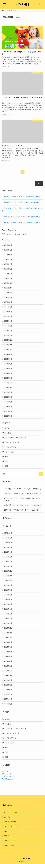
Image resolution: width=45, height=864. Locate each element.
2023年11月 (8, 387)
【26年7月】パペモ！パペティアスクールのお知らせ (21, 217)
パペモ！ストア (10, 841)
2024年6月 (8, 359)
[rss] (26, 858)
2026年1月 (8, 278)
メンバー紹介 (9, 452)
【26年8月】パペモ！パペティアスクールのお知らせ (21, 202)
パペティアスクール (12, 442)
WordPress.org (7, 779)
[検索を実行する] (41, 474)
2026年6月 (8, 255)
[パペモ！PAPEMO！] (22, 4)
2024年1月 (8, 378)
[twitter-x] (16, 858)
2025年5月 (8, 316)
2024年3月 (8, 373)
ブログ (6, 836)
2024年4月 (8, 368)
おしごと (8, 433)
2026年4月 (8, 264)
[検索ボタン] (40, 4)
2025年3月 (8, 326)
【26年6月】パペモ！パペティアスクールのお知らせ (21, 222)
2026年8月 (8, 245)
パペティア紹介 (10, 447)
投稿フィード (7, 774)
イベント (8, 428)
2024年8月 (8, 354)
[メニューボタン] (4, 4)
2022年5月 (8, 406)
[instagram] (19, 858)
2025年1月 (8, 335)
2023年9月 (8, 392)
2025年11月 (8, 288)
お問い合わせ (9, 845)
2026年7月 (8, 250)
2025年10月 (8, 293)
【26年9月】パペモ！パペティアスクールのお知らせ (21, 196)
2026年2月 (8, 274)
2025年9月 (8, 297)
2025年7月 (8, 307)
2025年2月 (8, 330)
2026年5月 (8, 259)
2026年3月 (8, 269)
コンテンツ (8, 831)
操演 (6, 456)
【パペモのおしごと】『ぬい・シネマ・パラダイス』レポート (22, 499)
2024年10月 (8, 349)
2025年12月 (8, 283)
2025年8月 (8, 302)
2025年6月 (8, 311)
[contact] (29, 858)
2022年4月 (8, 411)
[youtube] (24, 858)
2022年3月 (8, 416)
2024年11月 (8, 345)
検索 (39, 183)
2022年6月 (8, 402)
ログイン (5, 771)
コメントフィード (8, 776)
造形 (6, 461)
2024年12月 (8, 340)
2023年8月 (8, 397)
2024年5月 (8, 364)
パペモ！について (10, 812)
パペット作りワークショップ (15, 437)
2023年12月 (8, 383)
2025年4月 (8, 321)
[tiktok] (21, 858)
